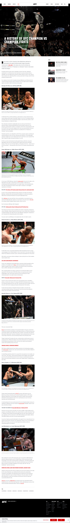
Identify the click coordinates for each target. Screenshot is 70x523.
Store (47, 510)
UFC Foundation (48, 504)
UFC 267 (22, 483)
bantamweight (21, 403)
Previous (2, 25)
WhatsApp (53, 507)
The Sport (47, 502)
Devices (58, 504)
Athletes (14, 4)
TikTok (53, 510)
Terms (63, 502)
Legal (63, 501)
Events (5, 4)
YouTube (53, 508)
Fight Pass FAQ (59, 502)
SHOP (62, 4)
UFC (46, 501)
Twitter (53, 511)
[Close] (68, 520)
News (18, 4)
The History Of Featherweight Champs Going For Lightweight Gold (20, 189)
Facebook (53, 502)
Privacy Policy (65, 504)
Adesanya (3, 480)
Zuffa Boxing (57, 4)
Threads (53, 505)
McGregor (5, 198)
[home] (35, 4)
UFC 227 (17, 393)
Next (68, 25)
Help (58, 501)
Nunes (3, 329)
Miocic (15, 265)
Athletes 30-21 (24, 407)
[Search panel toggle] (64, 4)
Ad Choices (64, 505)
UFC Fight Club (48, 511)
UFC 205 (31, 199)
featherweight (20, 181)
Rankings (9, 4)
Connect (47, 4)
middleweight (12, 480)
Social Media (54, 501)
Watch (52, 4)
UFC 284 (11, 65)
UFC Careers (48, 505)
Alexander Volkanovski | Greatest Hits (13, 277)
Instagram (53, 504)
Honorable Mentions (16, 407)
